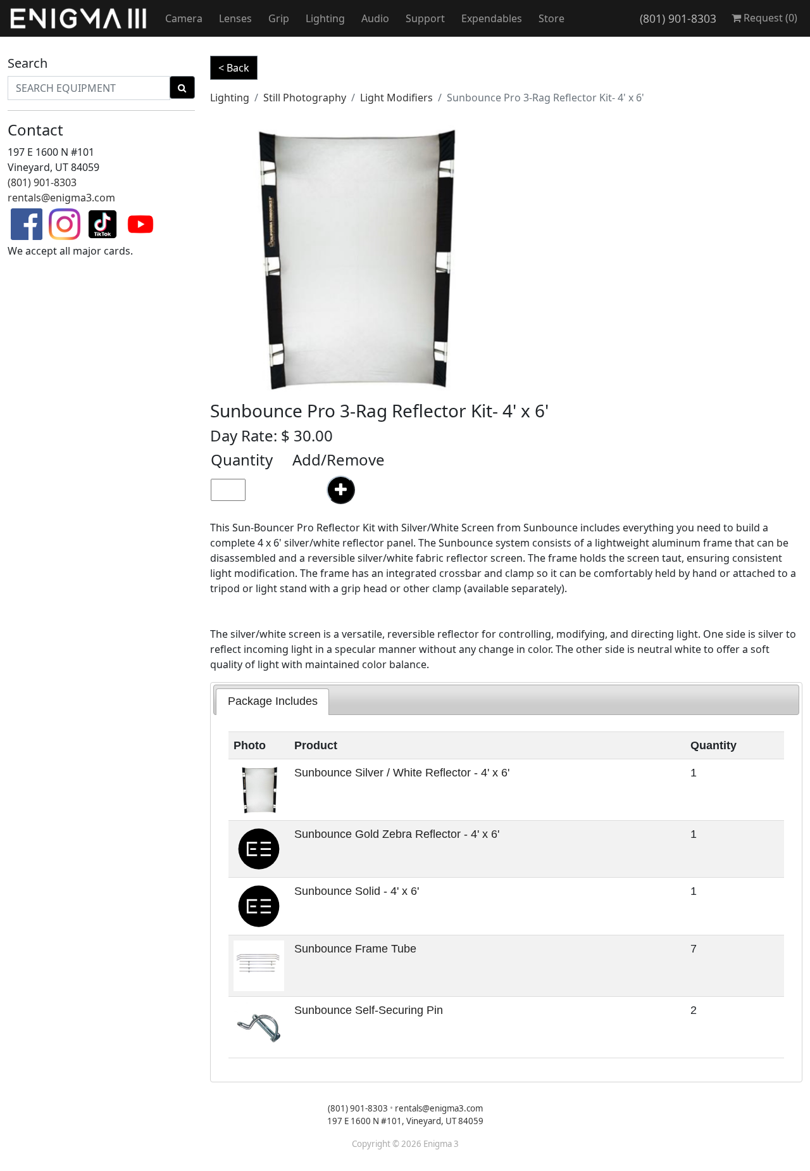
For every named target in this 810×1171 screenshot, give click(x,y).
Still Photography (304, 97)
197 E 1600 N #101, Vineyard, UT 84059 (405, 1121)
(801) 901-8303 (678, 18)
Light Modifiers (396, 97)
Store (551, 18)
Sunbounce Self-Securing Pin (368, 1010)
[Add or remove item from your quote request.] (341, 490)
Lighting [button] (325, 18)
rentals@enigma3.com (61, 198)
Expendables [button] (491, 18)
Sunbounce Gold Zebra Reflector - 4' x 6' (396, 834)
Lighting (229, 97)
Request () (769, 18)
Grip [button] (278, 18)
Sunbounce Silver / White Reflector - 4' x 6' (401, 772)
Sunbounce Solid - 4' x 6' (356, 891)
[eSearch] (182, 87)
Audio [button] (375, 18)
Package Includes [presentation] (273, 701)
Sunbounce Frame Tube (355, 948)
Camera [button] (183, 18)
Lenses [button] (235, 18)
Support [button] (425, 18)
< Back (233, 68)
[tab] (272, 701)
